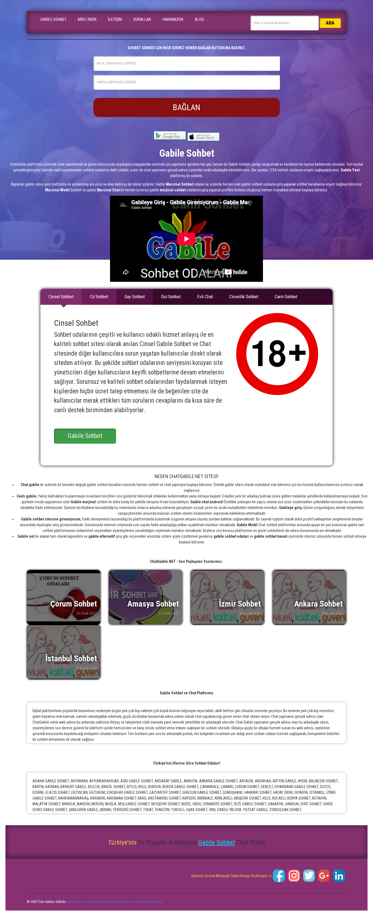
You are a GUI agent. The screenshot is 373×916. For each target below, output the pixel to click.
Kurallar (142, 19)
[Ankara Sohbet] (309, 597)
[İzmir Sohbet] (227, 597)
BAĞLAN (186, 107)
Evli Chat (205, 296)
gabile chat (120, 902)
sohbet (136, 902)
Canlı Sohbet (286, 296)
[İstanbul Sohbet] (63, 652)
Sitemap (93, 902)
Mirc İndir (87, 19)
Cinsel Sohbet (61, 296)
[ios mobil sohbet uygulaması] (203, 136)
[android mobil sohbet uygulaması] (169, 136)
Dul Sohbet (171, 296)
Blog (199, 19)
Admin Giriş (77, 902)
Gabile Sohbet (53, 19)
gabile (106, 902)
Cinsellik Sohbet (243, 296)
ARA (330, 23)
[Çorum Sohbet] (63, 597)
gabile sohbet (152, 902)
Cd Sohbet (99, 296)
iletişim (115, 19)
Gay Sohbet (135, 296)
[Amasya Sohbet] (145, 597)
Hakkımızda (172, 19)
